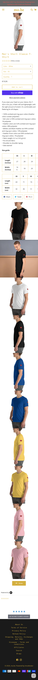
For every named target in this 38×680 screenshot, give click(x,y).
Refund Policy (19, 634)
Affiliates (19, 647)
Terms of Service (19, 628)
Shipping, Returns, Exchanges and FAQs (19, 638)
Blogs (19, 654)
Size (4, 71)
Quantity (6, 77)
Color (5, 66)
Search (19, 650)
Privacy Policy (19, 631)
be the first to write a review (19, 616)
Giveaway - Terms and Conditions (19, 643)
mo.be (13, 666)
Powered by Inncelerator (24, 666)
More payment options (17, 98)
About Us (19, 624)
